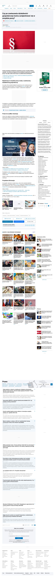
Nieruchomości (40, 8)
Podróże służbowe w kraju (39, 562)
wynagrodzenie (10, 165)
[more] (30, 216)
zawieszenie (32, 116)
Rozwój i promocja (4, 565)
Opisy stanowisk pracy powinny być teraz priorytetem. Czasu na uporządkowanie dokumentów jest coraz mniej (44, 129)
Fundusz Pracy (5, 186)
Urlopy (12, 555)
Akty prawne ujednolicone (22, 566)
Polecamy (39, 309)
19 (42, 205)
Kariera (31, 573)
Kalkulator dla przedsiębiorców (43, 160)
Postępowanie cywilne (41, 177)
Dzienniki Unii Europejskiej (22, 565)
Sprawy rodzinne (25, 383)
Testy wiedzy (12, 569)
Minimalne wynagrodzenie (39, 563)
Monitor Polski (21, 563)
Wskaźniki (41, 184)
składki (19, 161)
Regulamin (27, 573)
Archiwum (45, 563)
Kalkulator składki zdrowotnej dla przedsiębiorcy (43, 158)
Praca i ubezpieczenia (30, 554)
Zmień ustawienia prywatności (19, 573)
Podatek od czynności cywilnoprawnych (44, 196)
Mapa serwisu (47, 573)
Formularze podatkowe (47, 566)
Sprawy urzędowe (21, 555)
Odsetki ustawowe (38, 566)
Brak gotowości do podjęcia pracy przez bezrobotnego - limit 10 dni (16, 168)
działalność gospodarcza (24, 215)
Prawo (25, 8)
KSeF (49, 8)
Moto (35, 8)
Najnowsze (44, 122)
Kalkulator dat (40, 174)
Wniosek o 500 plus (41, 182)
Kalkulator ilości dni (30, 563)
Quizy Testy (40, 197)
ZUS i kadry (4, 555)
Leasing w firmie (30, 556)
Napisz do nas (20, 218)
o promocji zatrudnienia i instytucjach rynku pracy (23, 195)
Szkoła (12, 563)
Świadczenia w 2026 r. (41, 237)
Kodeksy (20, 567)
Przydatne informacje (7, 78)
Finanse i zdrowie (30, 557)
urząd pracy (4, 215)
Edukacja (45, 8)
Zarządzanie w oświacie (14, 566)
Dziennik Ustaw (21, 562)
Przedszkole (12, 562)
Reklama (42, 573)
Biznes (15, 8)
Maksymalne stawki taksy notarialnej (43, 192)
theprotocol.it (46, 567)
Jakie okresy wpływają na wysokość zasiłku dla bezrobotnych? (15, 191)
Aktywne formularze (44, 176)
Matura (12, 567)
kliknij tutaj (23, 542)
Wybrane (49, 122)
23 (50, 205)
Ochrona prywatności (9, 573)
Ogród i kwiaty (46, 556)
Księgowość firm (4, 550)
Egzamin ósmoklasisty (14, 568)
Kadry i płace (4, 566)
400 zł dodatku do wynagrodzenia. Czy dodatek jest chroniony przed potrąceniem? (44, 132)
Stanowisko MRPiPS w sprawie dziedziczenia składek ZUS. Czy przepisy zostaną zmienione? (44, 125)
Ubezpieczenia (13, 554)
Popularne (40, 122)
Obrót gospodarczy (5, 554)
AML (36, 557)
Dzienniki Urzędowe (21, 564)
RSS (34, 573)
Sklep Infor (20, 557)
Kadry (11, 8)
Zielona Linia (8, 26)
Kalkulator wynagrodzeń (42, 161)
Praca (15, 383)
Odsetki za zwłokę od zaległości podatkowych (43, 188)
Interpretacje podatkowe (41, 198)
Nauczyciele (12, 564)
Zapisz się (18, 538)
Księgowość (6, 8)
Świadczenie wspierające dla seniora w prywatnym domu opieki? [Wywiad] (44, 137)
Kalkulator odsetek (30, 565)
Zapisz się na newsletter (31, 218)
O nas (3, 573)
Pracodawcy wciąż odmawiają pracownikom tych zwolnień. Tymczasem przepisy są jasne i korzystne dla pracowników (45, 127)
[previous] (23, 525)
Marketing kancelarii (18, 386)
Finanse (45, 554)
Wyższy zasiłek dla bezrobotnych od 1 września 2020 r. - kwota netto (16, 190)
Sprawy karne (20, 383)
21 (46, 205)
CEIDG (17, 184)
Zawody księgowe (4, 556)
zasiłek (8, 173)
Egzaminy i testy (13, 565)
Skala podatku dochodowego (40, 567)
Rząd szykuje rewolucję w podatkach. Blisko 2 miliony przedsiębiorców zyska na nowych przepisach (44, 147)
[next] (34, 525)
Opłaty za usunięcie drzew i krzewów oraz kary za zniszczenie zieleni (44, 194)
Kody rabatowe (46, 564)
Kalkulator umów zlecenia (42, 162)
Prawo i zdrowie (21, 558)
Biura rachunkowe (38, 550)
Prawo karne (40, 180)
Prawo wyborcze (4, 386)
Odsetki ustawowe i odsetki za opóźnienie (44, 185)
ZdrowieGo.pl (46, 562)
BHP (11, 556)
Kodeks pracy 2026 (44, 87)
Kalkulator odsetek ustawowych (43, 170)
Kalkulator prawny (41, 173)
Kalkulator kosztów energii (42, 165)
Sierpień (46, 203)
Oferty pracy (46, 568)
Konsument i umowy (10, 383)
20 (44, 205)
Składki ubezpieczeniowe (39, 564)
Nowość (44, 86)
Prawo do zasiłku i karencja (8, 76)
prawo (23, 86)
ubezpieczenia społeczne (26, 161)
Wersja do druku (8, 218)
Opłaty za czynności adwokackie (43, 189)
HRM (11, 557)
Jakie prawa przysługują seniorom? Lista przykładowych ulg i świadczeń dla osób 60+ (44, 149)
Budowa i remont (46, 555)
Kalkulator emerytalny (41, 166)
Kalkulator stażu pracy (31, 566)
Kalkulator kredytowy (41, 169)
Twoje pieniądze (30, 8)
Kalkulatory (41, 156)
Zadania (3, 564)
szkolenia (14, 158)
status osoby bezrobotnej (11, 215)
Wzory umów (40, 181)
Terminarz (41, 203)
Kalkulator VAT (29, 564)
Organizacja (4, 562)
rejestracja (17, 215)
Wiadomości (4, 383)
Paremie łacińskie (11, 386)
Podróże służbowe (38, 565)
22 (48, 205)
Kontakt (38, 573)
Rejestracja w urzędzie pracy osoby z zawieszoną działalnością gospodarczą (17, 75)
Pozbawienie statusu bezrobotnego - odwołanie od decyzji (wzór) (15, 170)
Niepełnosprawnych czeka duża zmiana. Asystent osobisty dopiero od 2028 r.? (44, 144)
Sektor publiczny (19, 8)
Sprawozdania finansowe (39, 556)
